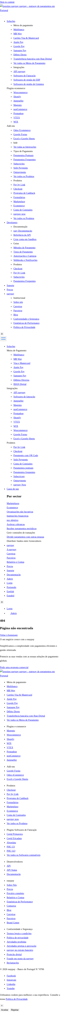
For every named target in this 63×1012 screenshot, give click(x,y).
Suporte (10, 285)
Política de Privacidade (17, 999)
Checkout (17, 451)
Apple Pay (18, 367)
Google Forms (20, 134)
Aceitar (4, 1010)
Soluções (11, 21)
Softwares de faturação (24, 396)
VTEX (16, 117)
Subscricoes (19, 476)
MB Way (17, 359)
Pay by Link (19, 447)
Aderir (10, 579)
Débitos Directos (21, 380)
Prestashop (18, 113)
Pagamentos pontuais (23, 468)
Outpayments (19, 480)
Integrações (12, 388)
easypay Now (19, 485)
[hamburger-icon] (1, 15)
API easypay (19, 392)
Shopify (17, 96)
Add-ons (11, 126)
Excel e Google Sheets (24, 138)
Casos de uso (13, 489)
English (10, 591)
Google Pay (19, 371)
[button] (35, 88)
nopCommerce (20, 109)
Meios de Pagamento (16, 350)
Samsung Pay (19, 375)
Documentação (14, 574)
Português (11, 587)
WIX (15, 122)
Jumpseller (18, 101)
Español (10, 595)
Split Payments (20, 459)
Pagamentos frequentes (24, 472)
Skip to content (7, 2)
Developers (12, 222)
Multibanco (18, 354)
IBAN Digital (19, 384)
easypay (10, 294)
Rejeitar (14, 1010)
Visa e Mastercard (21, 363)
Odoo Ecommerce (22, 130)
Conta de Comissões (22, 464)
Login (9, 583)
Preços (10, 289)
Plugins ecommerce (16, 88)
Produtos (11, 443)
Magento (17, 105)
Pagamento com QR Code (25, 455)
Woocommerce (20, 92)
